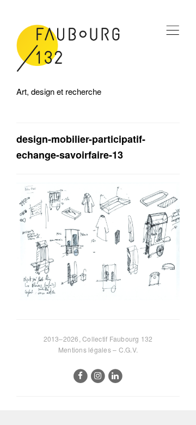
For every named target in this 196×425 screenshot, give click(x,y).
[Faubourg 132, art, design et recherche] (68, 48)
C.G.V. (128, 349)
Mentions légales (84, 349)
